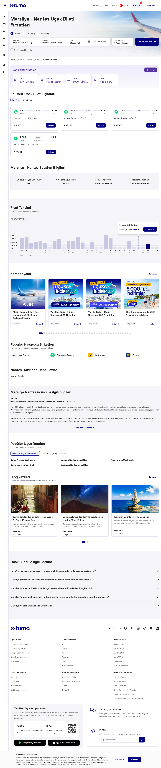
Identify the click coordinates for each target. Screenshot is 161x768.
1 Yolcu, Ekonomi (121, 43)
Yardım (115, 5)
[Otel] (4, 24)
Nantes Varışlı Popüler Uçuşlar (55, 453)
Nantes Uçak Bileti (34, 59)
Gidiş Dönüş (28, 100)
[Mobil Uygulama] (4, 72)
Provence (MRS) (140, 183)
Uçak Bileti (21, 59)
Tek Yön (15, 100)
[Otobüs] (4, 31)
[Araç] (4, 38)
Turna (12, 59)
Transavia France (103, 183)
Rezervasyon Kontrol (101, 5)
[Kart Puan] (4, 55)
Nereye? (45, 40)
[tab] (15, 33)
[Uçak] (4, 17)
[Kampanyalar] (4, 65)
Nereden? (16, 40)
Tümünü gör (150, 70)
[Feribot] (4, 45)
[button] (22, 243)
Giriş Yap (151, 5)
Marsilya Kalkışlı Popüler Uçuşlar (25, 453)
